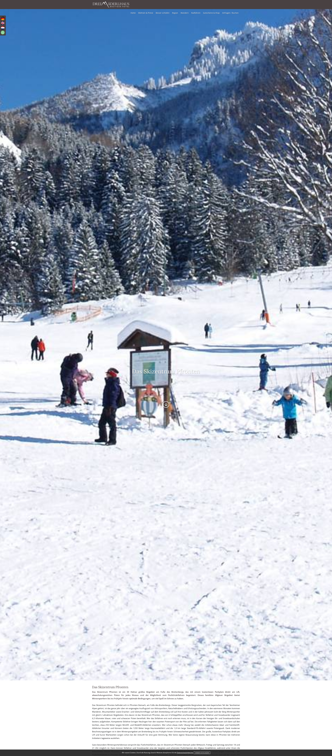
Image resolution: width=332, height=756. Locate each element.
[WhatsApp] (3, 32)
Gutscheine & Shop (211, 13)
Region (175, 13)
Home (133, 13)
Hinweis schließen (202, 753)
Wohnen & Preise (145, 13)
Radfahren (195, 13)
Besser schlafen (163, 13)
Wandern (185, 13)
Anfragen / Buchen (230, 13)
